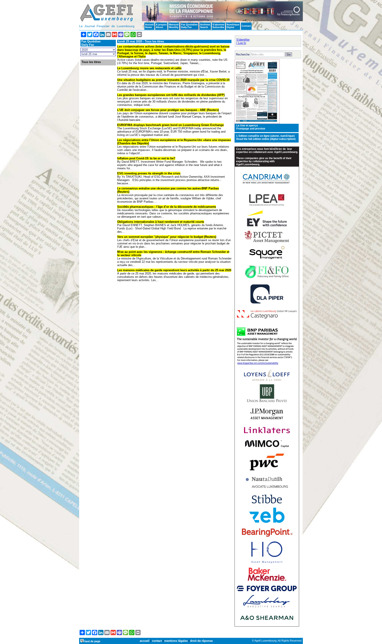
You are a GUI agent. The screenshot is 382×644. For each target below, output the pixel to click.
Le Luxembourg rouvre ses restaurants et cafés (149, 68)
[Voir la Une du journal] (257, 122)
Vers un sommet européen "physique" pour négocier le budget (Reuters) (166, 236)
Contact (246, 26)
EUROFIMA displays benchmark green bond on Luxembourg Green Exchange (170, 125)
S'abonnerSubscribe (218, 26)
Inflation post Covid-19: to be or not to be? (146, 158)
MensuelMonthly (174, 26)
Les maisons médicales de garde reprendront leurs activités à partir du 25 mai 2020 (174, 270)
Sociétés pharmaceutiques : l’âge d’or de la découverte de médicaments (166, 206)
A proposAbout (161, 26)
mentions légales (176, 640)
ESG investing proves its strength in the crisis (148, 173)
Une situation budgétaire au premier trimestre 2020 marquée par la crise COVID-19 (173, 80)
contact (157, 640)
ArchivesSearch (205, 26)
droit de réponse (201, 640)
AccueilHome (149, 26)
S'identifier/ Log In (243, 41)
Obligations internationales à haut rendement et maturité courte (160, 221)
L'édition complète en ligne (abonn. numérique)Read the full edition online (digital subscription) (266, 137)
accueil (144, 640)
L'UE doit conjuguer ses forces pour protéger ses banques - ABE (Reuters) (168, 110)
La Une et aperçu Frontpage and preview (250, 127)
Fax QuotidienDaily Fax (189, 26)
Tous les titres (91, 62)
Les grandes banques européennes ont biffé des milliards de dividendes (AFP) (171, 95)
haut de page (92, 641)
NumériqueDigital (233, 26)
